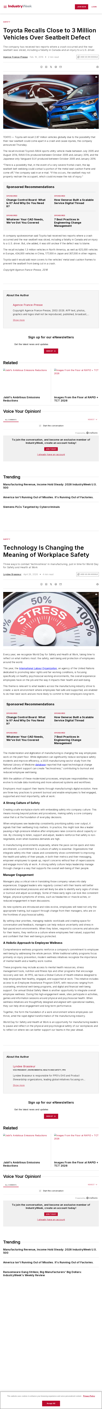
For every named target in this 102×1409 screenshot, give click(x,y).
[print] (97, 67)
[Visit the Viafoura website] (91, 433)
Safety (6, 22)
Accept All (51, 1403)
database (40, 769)
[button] (5, 7)
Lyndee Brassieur (12, 574)
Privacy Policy (89, 1396)
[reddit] (55, 67)
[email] (60, 67)
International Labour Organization (38, 668)
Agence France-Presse (15, 57)
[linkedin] (46, 67)
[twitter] (51, 67)
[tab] (11, 419)
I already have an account (51, 454)
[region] (51, 426)
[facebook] (41, 67)
